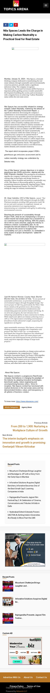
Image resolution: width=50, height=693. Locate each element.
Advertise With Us (11, 677)
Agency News (27, 407)
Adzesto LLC (21, 691)
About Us (28, 677)
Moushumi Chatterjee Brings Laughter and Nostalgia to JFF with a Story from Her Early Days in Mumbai (24, 474)
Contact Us (41, 677)
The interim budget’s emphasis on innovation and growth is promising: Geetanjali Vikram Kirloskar (24, 442)
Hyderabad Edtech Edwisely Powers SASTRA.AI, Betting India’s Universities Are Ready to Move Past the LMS (24, 515)
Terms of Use (33, 686)
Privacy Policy (16, 686)
